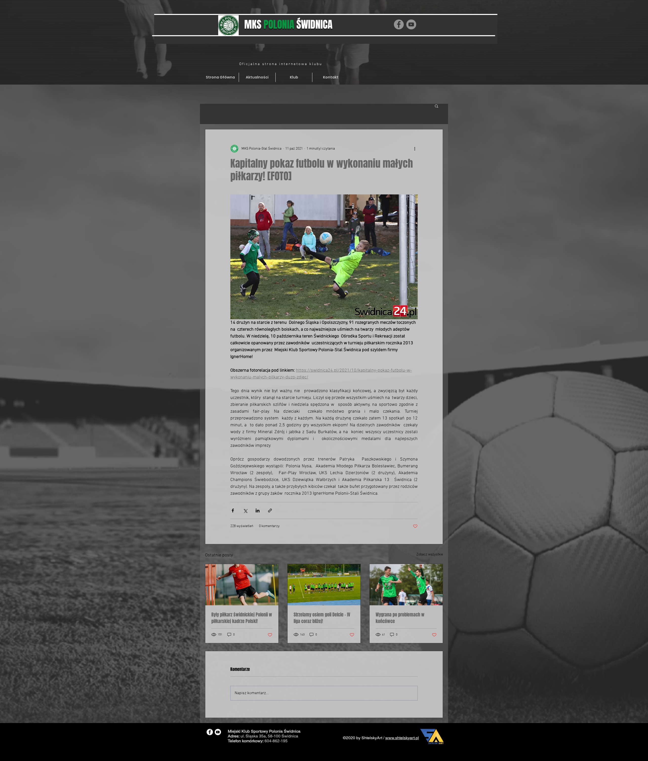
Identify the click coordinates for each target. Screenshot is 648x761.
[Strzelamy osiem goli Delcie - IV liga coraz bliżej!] (324, 584)
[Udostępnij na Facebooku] (232, 510)
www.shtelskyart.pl (402, 737)
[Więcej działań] (415, 149)
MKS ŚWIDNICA (288, 24)
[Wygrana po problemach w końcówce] (406, 584)
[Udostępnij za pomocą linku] (270, 510)
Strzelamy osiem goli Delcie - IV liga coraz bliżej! (322, 618)
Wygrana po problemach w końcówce (400, 618)
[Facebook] (399, 24)
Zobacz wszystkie (429, 554)
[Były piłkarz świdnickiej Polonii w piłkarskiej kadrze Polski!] (241, 584)
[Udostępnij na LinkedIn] (257, 510)
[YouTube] (411, 24)
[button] (436, 106)
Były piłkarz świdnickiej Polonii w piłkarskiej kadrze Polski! (241, 618)
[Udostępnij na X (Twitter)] (245, 510)
